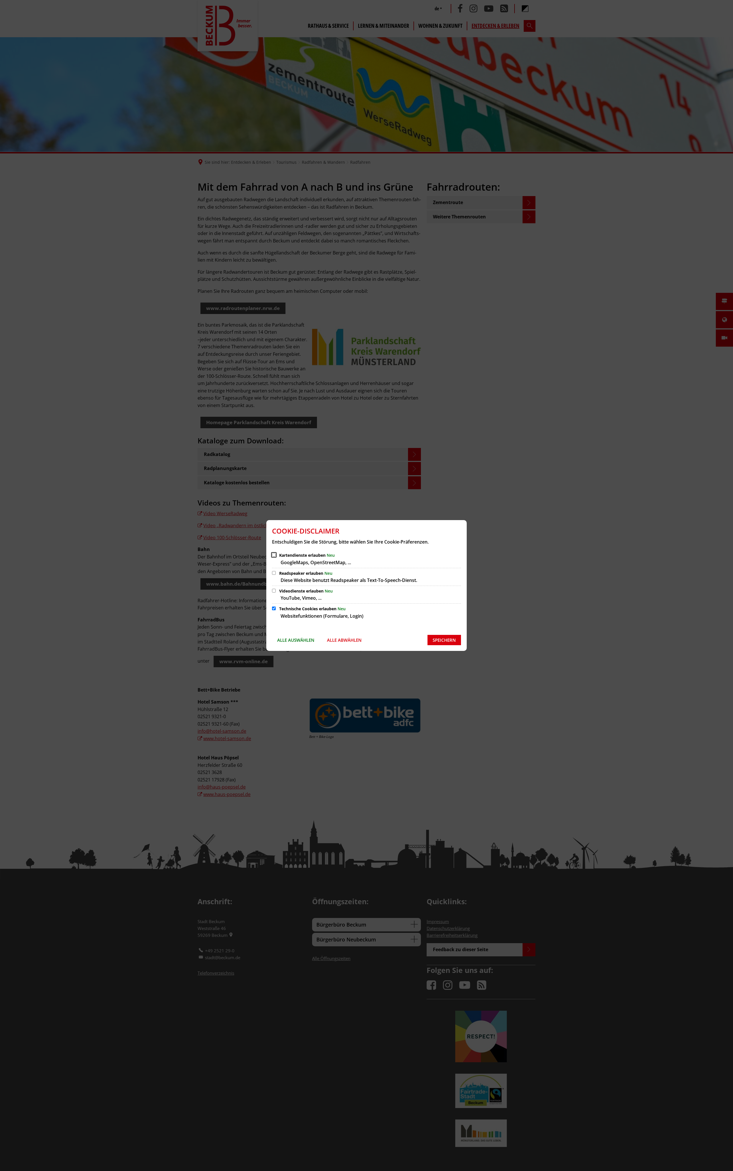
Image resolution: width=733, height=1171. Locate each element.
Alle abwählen (344, 640)
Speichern (444, 640)
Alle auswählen (295, 640)
